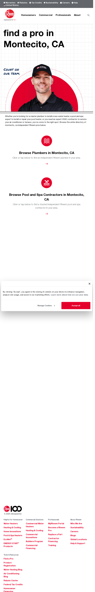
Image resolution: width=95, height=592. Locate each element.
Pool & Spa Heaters (13, 535)
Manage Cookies (44, 305)
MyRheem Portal (56, 523)
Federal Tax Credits (13, 584)
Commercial (45, 15)
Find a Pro (8, 558)
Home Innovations (12, 531)
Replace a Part (55, 534)
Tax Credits (37, 3)
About (77, 15)
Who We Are (76, 523)
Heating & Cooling (12, 527)
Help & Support (77, 543)
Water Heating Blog (13, 569)
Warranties (10, 3)
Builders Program (34, 541)
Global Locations (78, 539)
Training (52, 545)
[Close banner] (89, 284)
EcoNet (8, 539)
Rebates (23, 3)
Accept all (76, 305)
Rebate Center (11, 580)
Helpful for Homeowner (13, 520)
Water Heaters (11, 523)
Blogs (73, 535)
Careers (66, 3)
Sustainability (52, 3)
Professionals (63, 15)
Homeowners (28, 15)
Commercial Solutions (34, 520)
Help (76, 3)
